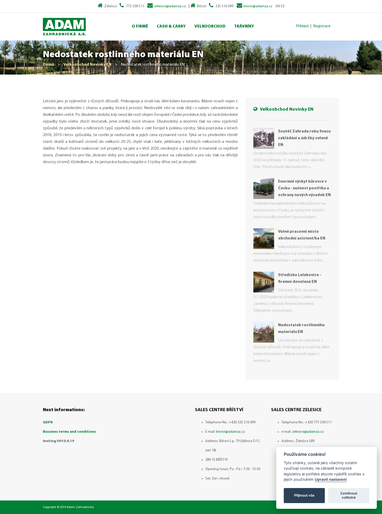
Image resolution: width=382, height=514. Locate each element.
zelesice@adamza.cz (170, 6)
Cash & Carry (171, 26)
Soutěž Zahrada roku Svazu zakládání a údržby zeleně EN (304, 138)
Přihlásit (302, 26)
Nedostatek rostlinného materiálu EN (301, 328)
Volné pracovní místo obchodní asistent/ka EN (301, 235)
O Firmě (140, 26)
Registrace (322, 26)
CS (283, 6)
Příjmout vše (304, 495)
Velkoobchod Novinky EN (87, 65)
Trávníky (244, 26)
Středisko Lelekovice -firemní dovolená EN (299, 278)
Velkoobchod (210, 26)
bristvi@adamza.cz (257, 6)
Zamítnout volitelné (348, 495)
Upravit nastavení (331, 479)
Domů (48, 65)
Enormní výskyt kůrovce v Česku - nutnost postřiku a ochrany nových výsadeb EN (304, 188)
